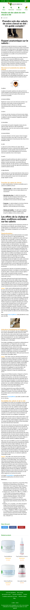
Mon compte (20, 592)
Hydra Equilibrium (8, 581)
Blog (14, 598)
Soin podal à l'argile (22, 581)
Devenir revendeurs (17, 594)
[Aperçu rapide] (8, 555)
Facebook (12, 527)
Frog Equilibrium (11, 396)
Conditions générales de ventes (9, 596)
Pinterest (21, 527)
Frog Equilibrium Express (22, 556)
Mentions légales (23, 596)
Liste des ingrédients (11, 592)
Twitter (5, 527)
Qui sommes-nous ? (6, 594)
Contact (8, 1)
